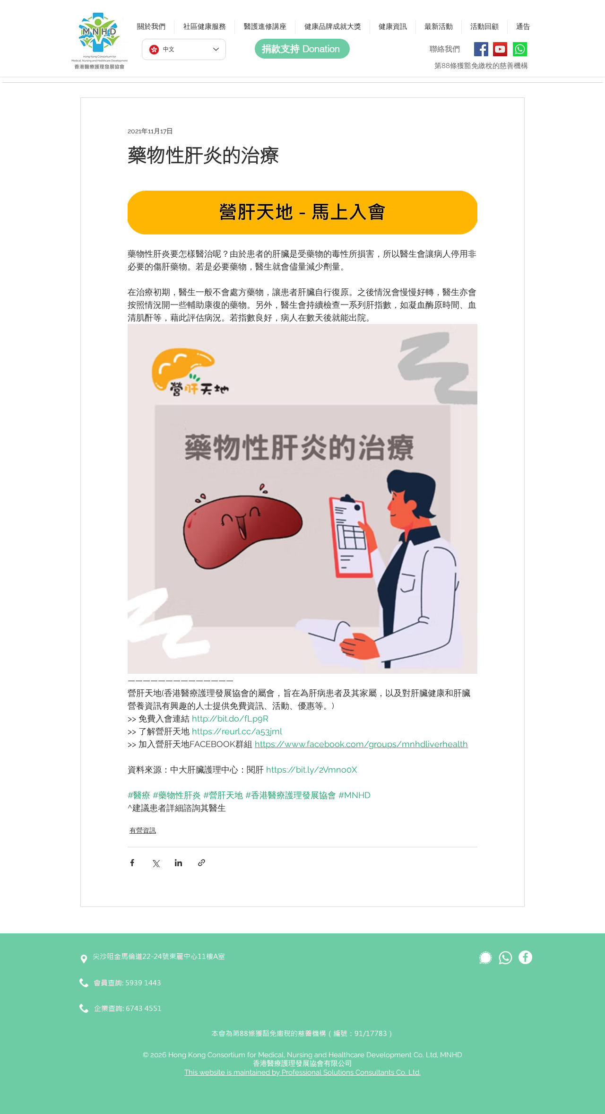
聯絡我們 (445, 48)
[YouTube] (500, 49)
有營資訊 (143, 830)
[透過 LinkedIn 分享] (178, 862)
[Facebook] (481, 49)
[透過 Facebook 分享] (132, 862)
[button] (151, 27)
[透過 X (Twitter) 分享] (155, 862)
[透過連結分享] (201, 862)
